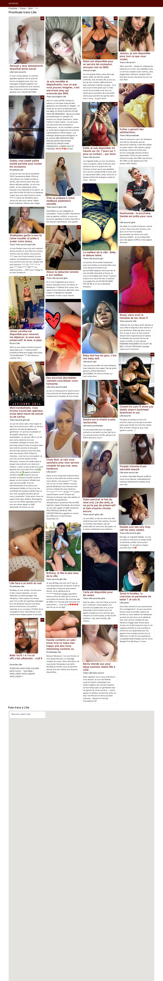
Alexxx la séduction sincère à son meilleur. (62, 273)
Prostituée (13, 8)
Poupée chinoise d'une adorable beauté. (133, 468)
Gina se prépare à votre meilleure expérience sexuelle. (60, 200)
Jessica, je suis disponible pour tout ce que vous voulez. (135, 56)
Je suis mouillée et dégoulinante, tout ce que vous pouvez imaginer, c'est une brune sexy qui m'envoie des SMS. (62, 87)
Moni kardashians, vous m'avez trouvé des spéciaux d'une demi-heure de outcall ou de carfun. (26, 412)
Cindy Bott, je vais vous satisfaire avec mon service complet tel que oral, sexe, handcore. (62, 464)
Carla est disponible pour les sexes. (98, 594)
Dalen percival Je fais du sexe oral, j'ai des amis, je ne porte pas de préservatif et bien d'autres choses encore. (99, 505)
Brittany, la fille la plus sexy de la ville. (62, 574)
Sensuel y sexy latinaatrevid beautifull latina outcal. (26, 67)
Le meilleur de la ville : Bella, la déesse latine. (99, 254)
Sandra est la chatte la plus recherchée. (99, 421)
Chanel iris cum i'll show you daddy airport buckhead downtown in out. (136, 409)
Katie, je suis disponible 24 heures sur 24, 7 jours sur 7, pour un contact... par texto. (99, 150)
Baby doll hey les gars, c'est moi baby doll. (99, 357)
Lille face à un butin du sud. (26, 583)
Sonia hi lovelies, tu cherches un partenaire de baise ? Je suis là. (135, 596)
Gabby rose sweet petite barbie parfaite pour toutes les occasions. (26, 163)
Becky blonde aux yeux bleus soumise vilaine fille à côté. (99, 666)
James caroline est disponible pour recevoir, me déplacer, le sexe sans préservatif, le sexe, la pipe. (26, 336)
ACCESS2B (13, 3)
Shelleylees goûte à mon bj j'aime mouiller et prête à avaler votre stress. (26, 238)
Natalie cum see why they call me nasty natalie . (135, 528)
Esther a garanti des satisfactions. (132, 131)
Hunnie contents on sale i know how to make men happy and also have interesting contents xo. (61, 644)
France (23, 8)
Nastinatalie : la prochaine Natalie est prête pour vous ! (136, 216)
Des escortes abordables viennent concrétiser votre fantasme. (62, 380)
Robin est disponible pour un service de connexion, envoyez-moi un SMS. (98, 64)
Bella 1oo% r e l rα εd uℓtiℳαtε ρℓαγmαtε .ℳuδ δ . (26, 658)
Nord (30, 8)
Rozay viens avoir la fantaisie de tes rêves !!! (134, 316)
